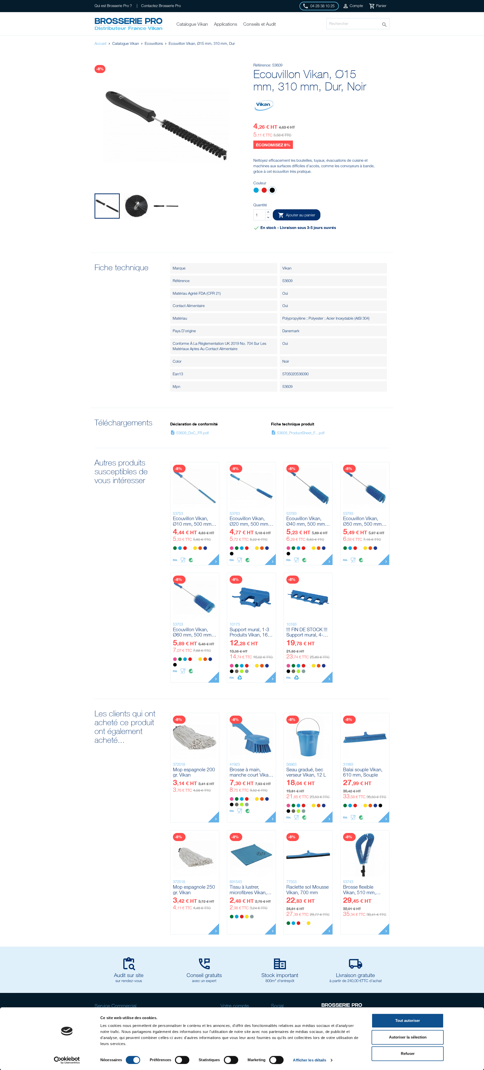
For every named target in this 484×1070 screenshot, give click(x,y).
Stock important (279, 975)
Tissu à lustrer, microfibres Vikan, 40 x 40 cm (248, 889)
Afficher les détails (309, 1060)
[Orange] (200, 548)
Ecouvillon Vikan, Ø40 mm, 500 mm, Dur (306, 521)
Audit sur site (128, 975)
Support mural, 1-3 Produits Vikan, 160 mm (250, 632)
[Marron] (237, 671)
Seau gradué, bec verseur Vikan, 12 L (306, 772)
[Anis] (242, 671)
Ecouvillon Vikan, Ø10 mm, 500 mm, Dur (193, 521)
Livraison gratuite (355, 975)
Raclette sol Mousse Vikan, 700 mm (307, 889)
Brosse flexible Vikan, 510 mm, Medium (359, 889)
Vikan (286, 268)
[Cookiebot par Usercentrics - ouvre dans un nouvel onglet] (67, 1060)
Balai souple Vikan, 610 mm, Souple (362, 772)
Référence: (262, 65)
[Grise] (247, 671)
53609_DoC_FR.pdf (189, 432)
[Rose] (232, 548)
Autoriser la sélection (408, 1037)
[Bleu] (256, 190)
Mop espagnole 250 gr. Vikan (194, 889)
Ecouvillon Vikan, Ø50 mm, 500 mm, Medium (363, 521)
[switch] (182, 1060)
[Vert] (175, 548)
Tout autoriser (407, 1020)
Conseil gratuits (204, 975)
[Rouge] (264, 190)
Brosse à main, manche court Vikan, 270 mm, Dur (251, 772)
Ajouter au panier (296, 215)
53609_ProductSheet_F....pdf (297, 432)
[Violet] (205, 548)
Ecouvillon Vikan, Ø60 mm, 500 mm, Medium (193, 632)
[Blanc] (190, 548)
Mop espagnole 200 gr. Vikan (194, 772)
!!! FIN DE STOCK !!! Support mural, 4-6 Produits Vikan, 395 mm (306, 632)
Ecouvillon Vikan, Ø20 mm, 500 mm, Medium (249, 521)
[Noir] (272, 190)
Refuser (408, 1053)
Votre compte (235, 1006)
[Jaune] (195, 548)
